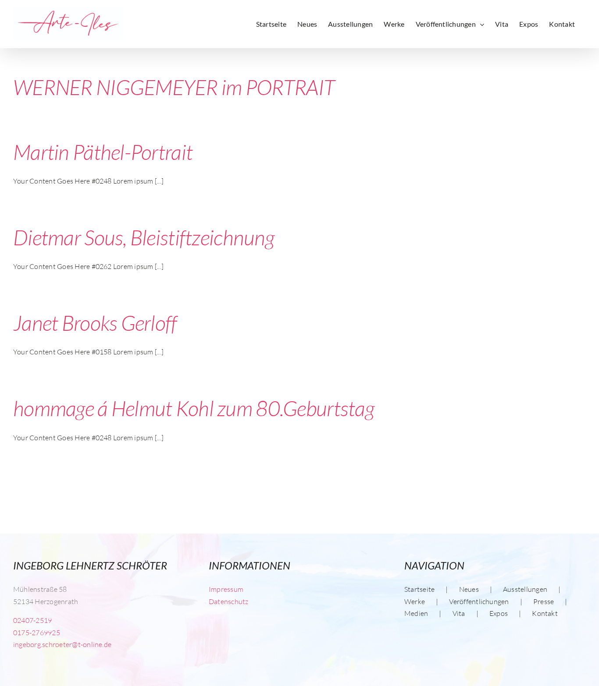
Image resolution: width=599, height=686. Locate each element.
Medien (416, 613)
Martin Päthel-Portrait (103, 152)
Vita (459, 613)
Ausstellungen (525, 589)
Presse (543, 601)
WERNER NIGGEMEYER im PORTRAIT (174, 87)
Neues (469, 589)
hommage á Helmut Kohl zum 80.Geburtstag (193, 408)
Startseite (419, 589)
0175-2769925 (36, 632)
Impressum (226, 589)
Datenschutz (229, 601)
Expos (498, 613)
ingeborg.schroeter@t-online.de (62, 644)
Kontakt (545, 613)
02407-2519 (32, 620)
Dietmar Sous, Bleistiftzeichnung (143, 237)
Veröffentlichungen (479, 601)
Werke (414, 601)
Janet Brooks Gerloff (95, 323)
